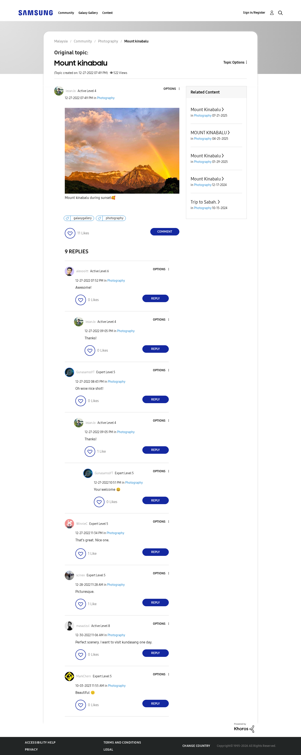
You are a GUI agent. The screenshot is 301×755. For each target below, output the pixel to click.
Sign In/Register (254, 13)
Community (66, 13)
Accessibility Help (40, 742)
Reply (155, 298)
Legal (108, 749)
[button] (171, 89)
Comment (164, 231)
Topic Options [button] (233, 62)
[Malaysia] (35, 12)
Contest (107, 13)
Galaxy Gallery (88, 13)
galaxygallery (83, 218)
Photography (106, 98)
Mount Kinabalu (206, 109)
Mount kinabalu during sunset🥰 (90, 198)
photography (114, 218)
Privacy (31, 749)
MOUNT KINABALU (209, 132)
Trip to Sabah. (204, 202)
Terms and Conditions (122, 742)
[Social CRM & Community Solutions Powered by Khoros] (244, 728)
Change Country (196, 746)
